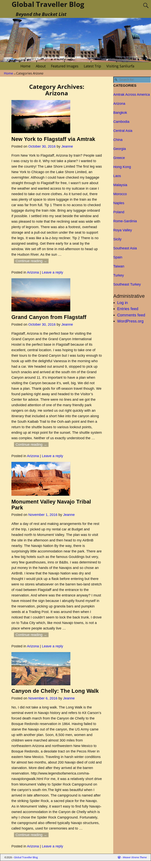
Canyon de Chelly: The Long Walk (55, 691)
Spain (117, 257)
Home (25, 66)
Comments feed (131, 315)
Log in (122, 302)
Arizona (33, 272)
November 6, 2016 (42, 698)
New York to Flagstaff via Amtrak (53, 139)
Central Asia (122, 131)
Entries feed (127, 309)
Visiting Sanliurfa (120, 66)
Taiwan (118, 266)
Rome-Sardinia (125, 221)
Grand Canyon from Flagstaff (48, 317)
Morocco (120, 194)
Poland (118, 212)
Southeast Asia (125, 248)
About (41, 66)
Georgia (119, 149)
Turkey (118, 275)
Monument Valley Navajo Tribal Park (51, 505)
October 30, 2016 (42, 146)
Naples (118, 203)
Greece (119, 158)
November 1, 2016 (42, 515)
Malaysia (120, 185)
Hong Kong (122, 167)
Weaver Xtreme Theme (135, 857)
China (117, 140)
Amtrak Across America (131, 94)
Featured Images (64, 66)
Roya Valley (122, 230)
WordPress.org (130, 321)
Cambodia (121, 122)
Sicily (117, 239)
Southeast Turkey (127, 284)
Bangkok (120, 113)
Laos (117, 176)
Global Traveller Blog (26, 857)
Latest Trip (92, 66)
